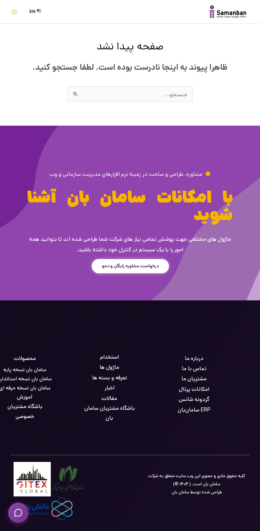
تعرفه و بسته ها (109, 378)
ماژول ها (109, 367)
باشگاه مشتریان (24, 406)
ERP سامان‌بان (194, 410)
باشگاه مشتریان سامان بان (109, 413)
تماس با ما (194, 369)
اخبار (109, 388)
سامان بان (180, 492)
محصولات (25, 358)
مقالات (109, 398)
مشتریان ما (194, 379)
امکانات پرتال (194, 389)
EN (33, 11)
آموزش (24, 397)
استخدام (109, 357)
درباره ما (194, 358)
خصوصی (25, 416)
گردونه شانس (194, 399)
